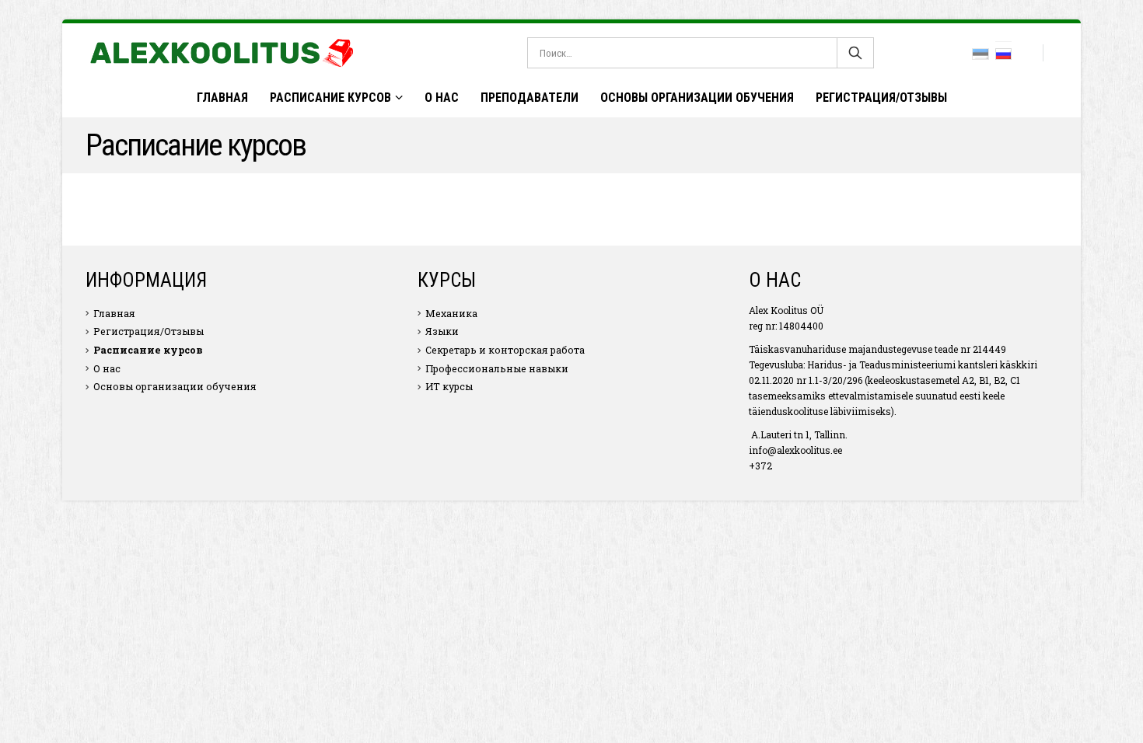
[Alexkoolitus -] (222, 53)
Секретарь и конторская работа (505, 350)
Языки (442, 331)
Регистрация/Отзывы (881, 97)
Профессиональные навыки (496, 368)
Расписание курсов (330, 97)
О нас (442, 97)
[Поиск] (855, 53)
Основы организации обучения (697, 97)
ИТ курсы (449, 386)
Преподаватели (529, 97)
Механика (451, 313)
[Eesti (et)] (980, 53)
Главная (222, 97)
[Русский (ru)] (1003, 53)
